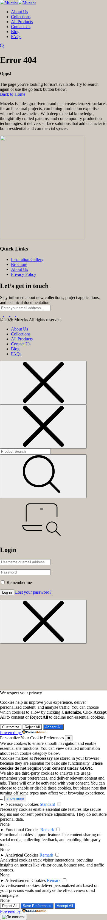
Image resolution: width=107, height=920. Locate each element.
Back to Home (12, 94)
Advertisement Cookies (25, 880)
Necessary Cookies (22, 804)
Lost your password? (33, 592)
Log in (7, 592)
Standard (47, 804)
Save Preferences (37, 906)
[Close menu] (43, 383)
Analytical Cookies (21, 855)
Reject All (32, 727)
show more (15, 798)
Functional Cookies (22, 829)
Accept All (53, 727)
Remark (47, 829)
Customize (10, 727)
